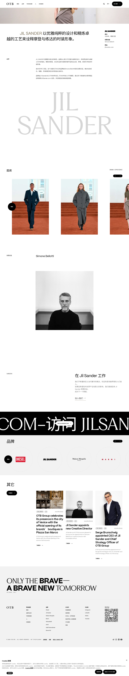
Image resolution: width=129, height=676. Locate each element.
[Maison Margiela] (79, 478)
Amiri (47, 643)
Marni (47, 637)
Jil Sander (48, 631)
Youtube (87, 637)
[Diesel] (20, 478)
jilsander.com (109, 66)
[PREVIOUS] (115, 460)
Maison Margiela (50, 634)
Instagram (87, 628)
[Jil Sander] (50, 478)
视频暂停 (10, 673)
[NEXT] (120, 460)
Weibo (86, 634)
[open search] (104, 4)
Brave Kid (48, 649)
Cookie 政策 (29, 668)
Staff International (50, 646)
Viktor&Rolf (49, 640)
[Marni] (108, 478)
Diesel (47, 628)
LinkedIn (87, 631)
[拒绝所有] (126, 660)
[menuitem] (17, 4)
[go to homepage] (10, 4)
